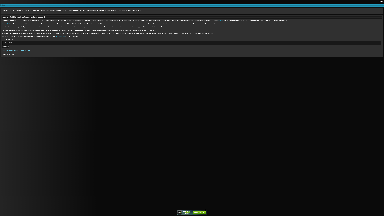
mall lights (220, 20)
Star (9, 43)
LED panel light (6, 23)
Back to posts (6, 46)
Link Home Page (60, 36)
